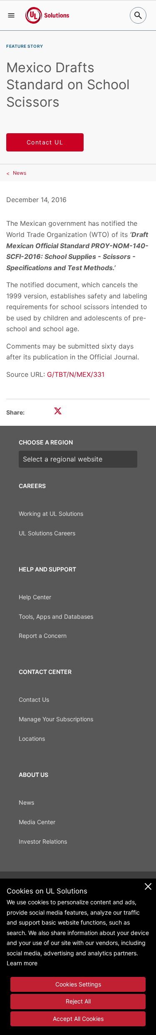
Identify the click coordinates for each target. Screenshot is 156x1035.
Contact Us (34, 699)
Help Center (35, 596)
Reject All (78, 1001)
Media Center (37, 821)
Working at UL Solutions (51, 513)
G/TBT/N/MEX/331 (75, 374)
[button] (11, 15)
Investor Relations (43, 841)
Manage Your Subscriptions (56, 719)
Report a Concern (43, 635)
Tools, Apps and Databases (56, 616)
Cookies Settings (78, 984)
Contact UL (45, 142)
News (19, 173)
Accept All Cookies (78, 1018)
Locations (32, 738)
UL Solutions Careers (47, 533)
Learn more (22, 963)
